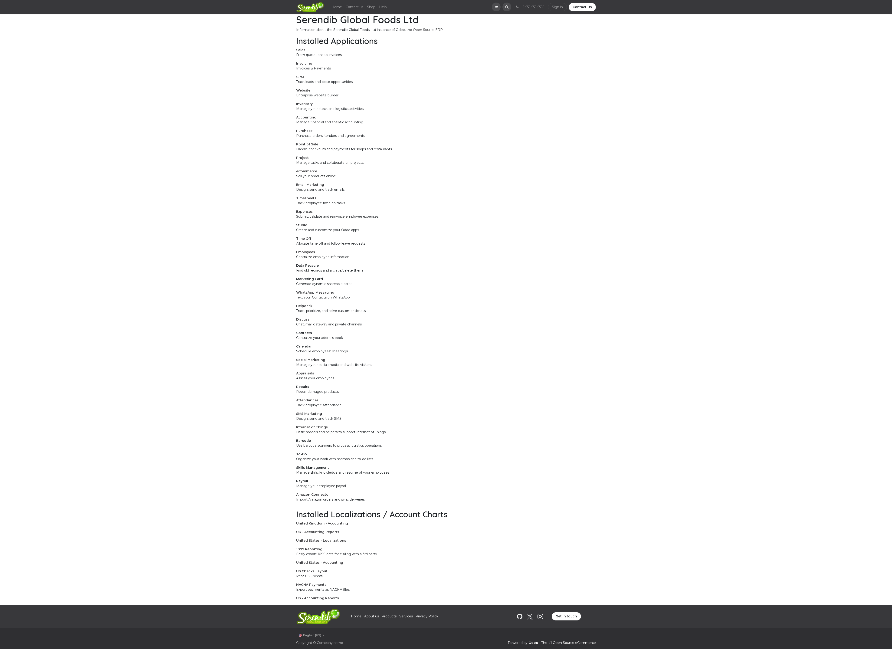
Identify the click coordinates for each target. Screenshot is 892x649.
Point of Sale (307, 144)
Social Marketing (310, 360)
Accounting (306, 117)
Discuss (302, 319)
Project (302, 158)
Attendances (307, 400)
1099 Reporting (309, 549)
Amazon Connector (313, 494)
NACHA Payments (311, 585)
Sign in (557, 7)
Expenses (304, 212)
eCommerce (306, 171)
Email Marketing (310, 185)
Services (406, 616)
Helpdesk (304, 306)
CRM (300, 77)
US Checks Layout (311, 571)
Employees (305, 252)
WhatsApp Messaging (315, 292)
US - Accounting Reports (317, 598)
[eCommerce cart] (496, 7)
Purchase (304, 131)
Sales (300, 50)
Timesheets (306, 198)
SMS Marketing (309, 414)
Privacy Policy (427, 616)
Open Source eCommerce (574, 643)
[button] (506, 7)
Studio (301, 225)
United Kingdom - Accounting (322, 523)
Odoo (533, 643)
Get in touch (566, 616)
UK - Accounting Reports (317, 532)
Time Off (303, 238)
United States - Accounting (319, 562)
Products (389, 616)
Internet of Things (312, 427)
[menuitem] (337, 7)
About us (371, 616)
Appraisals (305, 373)
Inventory (304, 104)
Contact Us (582, 7)
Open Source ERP (428, 30)
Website (303, 90)
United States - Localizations (321, 540)
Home (356, 616)
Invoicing (304, 63)
